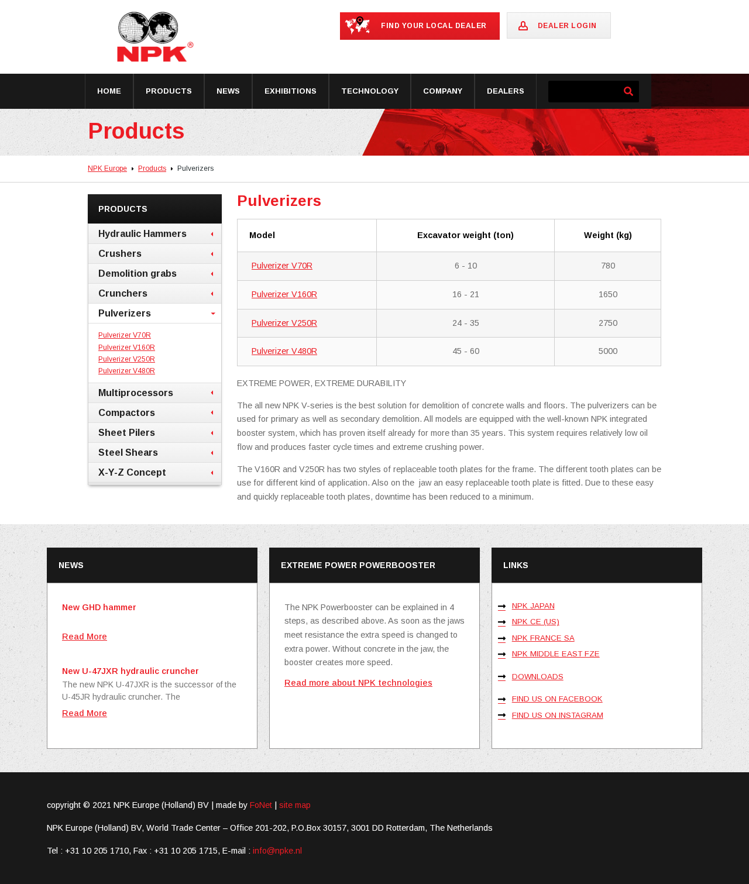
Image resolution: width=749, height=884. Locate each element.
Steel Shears (128, 452)
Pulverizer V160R (284, 294)
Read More (84, 636)
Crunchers (122, 293)
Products (169, 91)
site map (295, 805)
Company (442, 91)
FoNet (261, 805)
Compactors (126, 412)
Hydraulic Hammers (142, 233)
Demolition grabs (137, 273)
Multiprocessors (135, 392)
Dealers (505, 91)
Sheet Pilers (126, 432)
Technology (369, 91)
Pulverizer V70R (282, 265)
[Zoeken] (628, 91)
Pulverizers (124, 313)
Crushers (120, 253)
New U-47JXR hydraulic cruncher (130, 671)
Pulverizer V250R (284, 323)
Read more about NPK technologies (358, 682)
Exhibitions (290, 91)
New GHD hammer (99, 607)
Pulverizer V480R (284, 351)
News (228, 91)
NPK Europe (107, 168)
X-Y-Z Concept (132, 472)
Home (109, 91)
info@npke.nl (277, 850)
